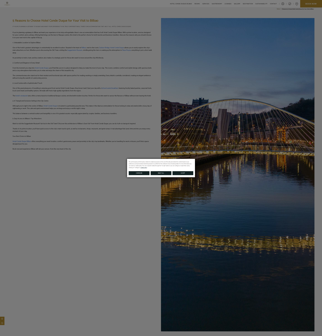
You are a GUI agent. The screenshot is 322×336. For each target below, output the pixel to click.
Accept (183, 173)
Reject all (161, 173)
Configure (139, 173)
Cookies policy (143, 168)
